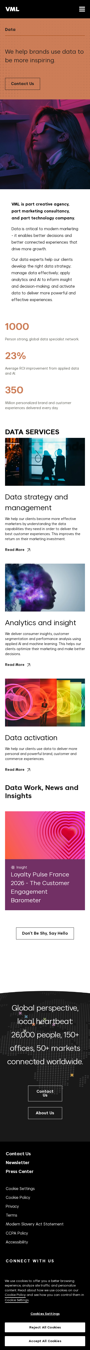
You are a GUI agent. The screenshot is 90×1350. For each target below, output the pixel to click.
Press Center (20, 1171)
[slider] (45, 365)
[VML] (12, 9)
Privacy (12, 1206)
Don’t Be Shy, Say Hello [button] (45, 933)
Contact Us (22, 83)
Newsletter (18, 1162)
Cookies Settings (45, 1314)
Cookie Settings (20, 1188)
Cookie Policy (18, 1197)
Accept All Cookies (45, 1341)
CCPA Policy (17, 1233)
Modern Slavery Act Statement (35, 1224)
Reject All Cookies (45, 1327)
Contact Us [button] (45, 1093)
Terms (11, 1215)
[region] (45, 1308)
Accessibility (17, 1242)
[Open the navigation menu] (81, 9)
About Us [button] (45, 1113)
